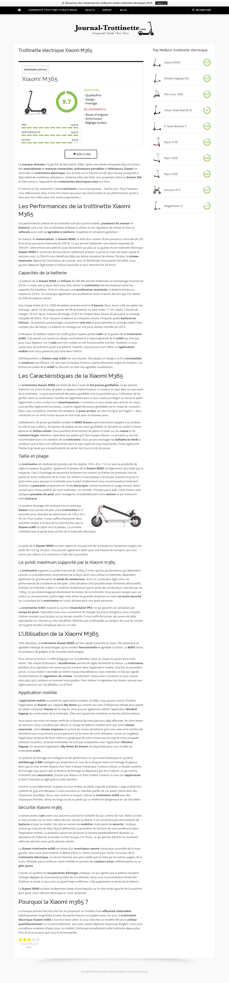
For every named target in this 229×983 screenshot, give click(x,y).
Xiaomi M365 (172, 62)
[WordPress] (114, 28)
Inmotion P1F (172, 190)
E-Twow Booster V (175, 126)
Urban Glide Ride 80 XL (178, 110)
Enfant (107, 10)
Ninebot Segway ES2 (176, 78)
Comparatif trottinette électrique (52, 10)
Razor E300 (171, 174)
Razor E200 (171, 158)
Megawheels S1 (173, 206)
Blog (123, 10)
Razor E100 (171, 142)
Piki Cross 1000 (173, 94)
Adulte (90, 10)
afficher (42, 69)
